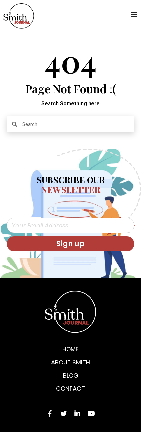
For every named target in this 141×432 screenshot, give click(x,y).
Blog (70, 375)
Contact (70, 388)
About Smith (70, 362)
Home (70, 349)
